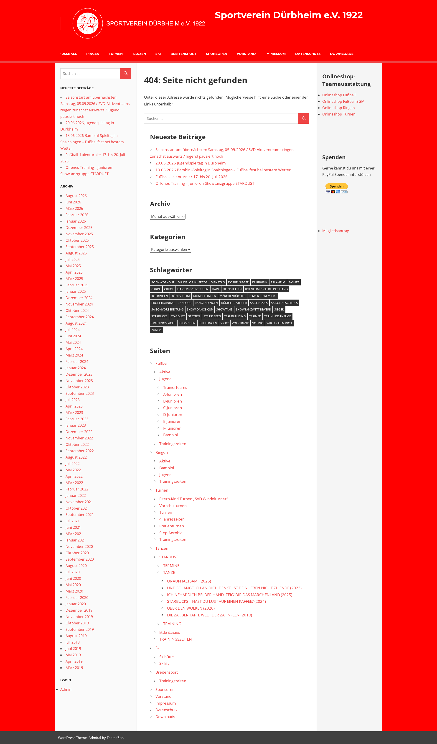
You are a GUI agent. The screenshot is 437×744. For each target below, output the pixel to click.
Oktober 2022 (77, 444)
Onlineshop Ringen (338, 107)
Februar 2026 (77, 214)
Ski (158, 54)
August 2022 (76, 457)
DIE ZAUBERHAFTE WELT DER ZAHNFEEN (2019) (209, 615)
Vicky (225, 323)
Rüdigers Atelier (234, 303)
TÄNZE (169, 572)
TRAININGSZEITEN (175, 639)
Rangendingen (206, 303)
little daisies (169, 632)
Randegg (184, 303)
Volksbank (240, 323)
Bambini (170, 434)
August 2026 (76, 195)
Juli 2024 (73, 329)
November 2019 (79, 616)
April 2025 (74, 272)
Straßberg (212, 316)
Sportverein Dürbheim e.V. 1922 (289, 15)
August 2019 (76, 635)
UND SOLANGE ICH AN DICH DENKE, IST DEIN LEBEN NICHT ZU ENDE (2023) (234, 587)
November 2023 (79, 380)
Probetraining (162, 303)
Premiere (269, 296)
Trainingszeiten (172, 443)
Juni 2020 (73, 578)
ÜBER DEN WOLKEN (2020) (191, 608)
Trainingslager (163, 323)
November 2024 (79, 304)
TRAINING (172, 623)
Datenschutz (307, 54)
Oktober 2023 (77, 387)
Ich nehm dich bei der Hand (266, 289)
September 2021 (80, 514)
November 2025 (79, 233)
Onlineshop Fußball (339, 94)
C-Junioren (172, 407)
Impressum (275, 54)
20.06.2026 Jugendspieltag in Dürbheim (190, 163)
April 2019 (74, 661)
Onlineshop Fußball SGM (343, 101)
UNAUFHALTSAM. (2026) (189, 581)
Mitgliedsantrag (335, 230)
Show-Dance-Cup (200, 309)
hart (215, 289)
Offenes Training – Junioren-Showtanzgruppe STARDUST (204, 183)
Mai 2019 (73, 654)
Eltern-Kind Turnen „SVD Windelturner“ (193, 498)
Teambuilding (235, 316)
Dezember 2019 (79, 610)
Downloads (341, 54)
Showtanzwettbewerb (253, 309)
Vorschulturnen (173, 505)
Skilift (164, 663)
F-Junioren (172, 428)
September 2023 (80, 393)
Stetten (194, 316)
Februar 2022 (77, 489)
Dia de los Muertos (192, 282)
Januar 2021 (76, 540)
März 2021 (74, 533)
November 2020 (79, 546)
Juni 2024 (73, 336)
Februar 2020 (77, 597)
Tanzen (139, 54)
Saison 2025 (259, 303)
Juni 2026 (73, 202)
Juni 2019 (73, 648)
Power (254, 296)
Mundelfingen (204, 296)
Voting (257, 323)
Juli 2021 (73, 520)
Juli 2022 (73, 463)
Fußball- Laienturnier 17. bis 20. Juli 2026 (191, 176)
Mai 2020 (73, 584)
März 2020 (74, 591)
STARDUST (168, 556)
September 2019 (80, 629)
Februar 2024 (77, 361)
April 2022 (74, 476)
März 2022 (74, 482)
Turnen (116, 54)
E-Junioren (172, 421)
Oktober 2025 (77, 240)
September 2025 (80, 246)
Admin (65, 689)
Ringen (92, 54)
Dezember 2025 (79, 227)
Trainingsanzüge (277, 316)
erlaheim (278, 282)
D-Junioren (172, 414)
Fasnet (294, 282)
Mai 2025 (73, 265)
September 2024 (80, 316)
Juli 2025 (73, 259)
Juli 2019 (73, 642)
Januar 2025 (76, 291)
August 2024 (76, 323)
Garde (156, 289)
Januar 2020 (76, 603)
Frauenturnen (171, 525)
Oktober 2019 (77, 623)
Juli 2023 (73, 399)
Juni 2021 (73, 527)
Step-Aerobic (170, 532)
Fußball (68, 54)
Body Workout (162, 282)
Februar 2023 (77, 418)
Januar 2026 (76, 221)
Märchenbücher (232, 296)
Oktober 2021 (77, 508)
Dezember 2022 (79, 431)
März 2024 (74, 355)
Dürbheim (259, 282)
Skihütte (166, 656)
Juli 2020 (73, 572)
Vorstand (246, 54)
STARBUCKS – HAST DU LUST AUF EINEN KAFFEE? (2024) (216, 601)
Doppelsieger (238, 282)
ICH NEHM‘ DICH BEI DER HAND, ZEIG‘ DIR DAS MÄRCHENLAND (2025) (229, 594)
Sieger (279, 309)
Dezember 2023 (79, 374)
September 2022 (80, 450)
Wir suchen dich (279, 323)
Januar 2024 (76, 367)
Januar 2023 (76, 425)
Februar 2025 (77, 284)
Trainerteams (175, 387)
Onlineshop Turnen (339, 114)
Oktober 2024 (77, 310)
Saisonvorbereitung (167, 309)
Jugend (165, 378)
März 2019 (74, 667)
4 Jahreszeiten (172, 519)
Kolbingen (159, 296)
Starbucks (159, 316)
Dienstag (218, 282)
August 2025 (76, 253)
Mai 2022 (73, 469)
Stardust (178, 316)
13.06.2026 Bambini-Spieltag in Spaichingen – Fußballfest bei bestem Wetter (223, 169)
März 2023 (74, 412)
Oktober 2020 (77, 552)
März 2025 (74, 278)
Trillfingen (208, 323)
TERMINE (171, 565)
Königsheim (180, 296)
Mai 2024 (73, 342)
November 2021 (79, 501)
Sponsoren (216, 54)
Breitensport (183, 54)
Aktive (164, 372)
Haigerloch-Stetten (192, 289)
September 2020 (80, 559)
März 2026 (74, 208)
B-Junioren (172, 401)
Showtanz (224, 309)
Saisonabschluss (284, 303)
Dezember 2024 (79, 297)
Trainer (255, 316)
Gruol (169, 289)
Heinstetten (232, 289)
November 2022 (79, 438)
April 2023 (74, 406)
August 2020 (76, 565)
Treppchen (187, 323)
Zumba (156, 330)
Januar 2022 (76, 495)
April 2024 (74, 348)
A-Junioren (172, 394)
